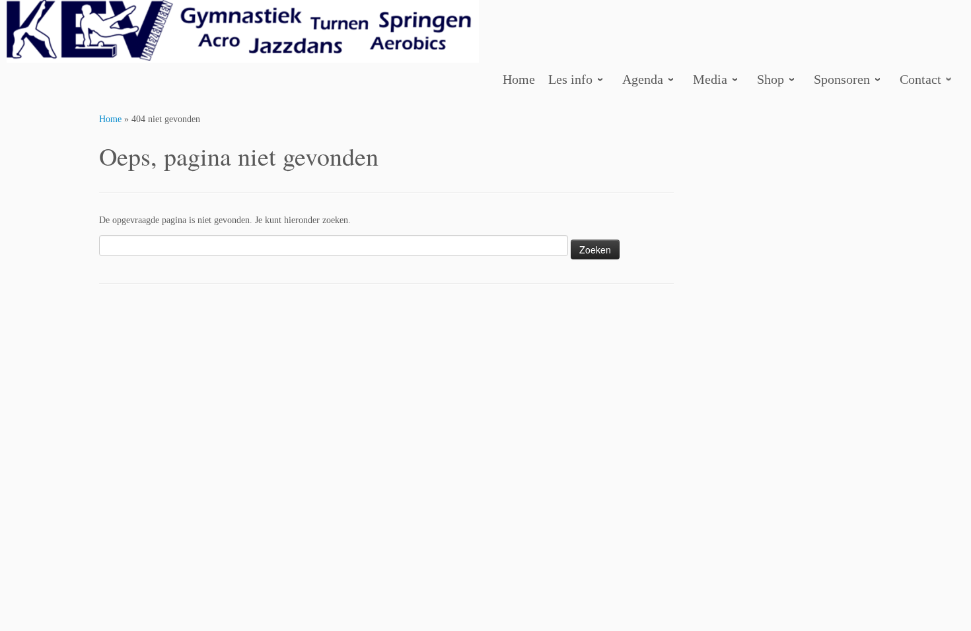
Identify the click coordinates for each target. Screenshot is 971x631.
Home (110, 119)
